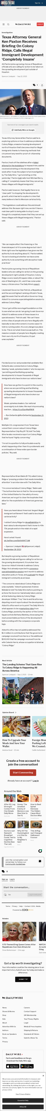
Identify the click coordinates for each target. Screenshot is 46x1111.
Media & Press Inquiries (32, 1026)
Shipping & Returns (31, 1030)
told (19, 178)
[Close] (43, 1075)
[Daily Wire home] (23, 24)
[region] (23, 1092)
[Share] (42, 85)
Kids (4, 1019)
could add (31, 575)
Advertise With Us (9, 1026)
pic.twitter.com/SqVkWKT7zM (17, 541)
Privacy (5, 1042)
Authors (5, 1030)
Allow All (23, 1107)
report (36, 284)
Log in (36, 781)
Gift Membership (30, 1015)
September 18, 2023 (12, 549)
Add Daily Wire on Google (24, 130)
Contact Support (30, 1011)
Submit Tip (23, 979)
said (3, 296)
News (4, 1008)
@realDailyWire (32, 522)
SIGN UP (40, 24)
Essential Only (23, 1100)
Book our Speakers (9, 1034)
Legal (26, 1023)
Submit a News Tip (31, 1038)
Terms (4, 1038)
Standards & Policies (31, 1034)
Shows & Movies (8, 1011)
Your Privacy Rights (31, 1019)
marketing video (27, 609)
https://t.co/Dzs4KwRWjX (23, 410)
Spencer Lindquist (8, 76)
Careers (27, 1008)
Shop (4, 1015)
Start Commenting (23, 772)
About (4, 1023)
